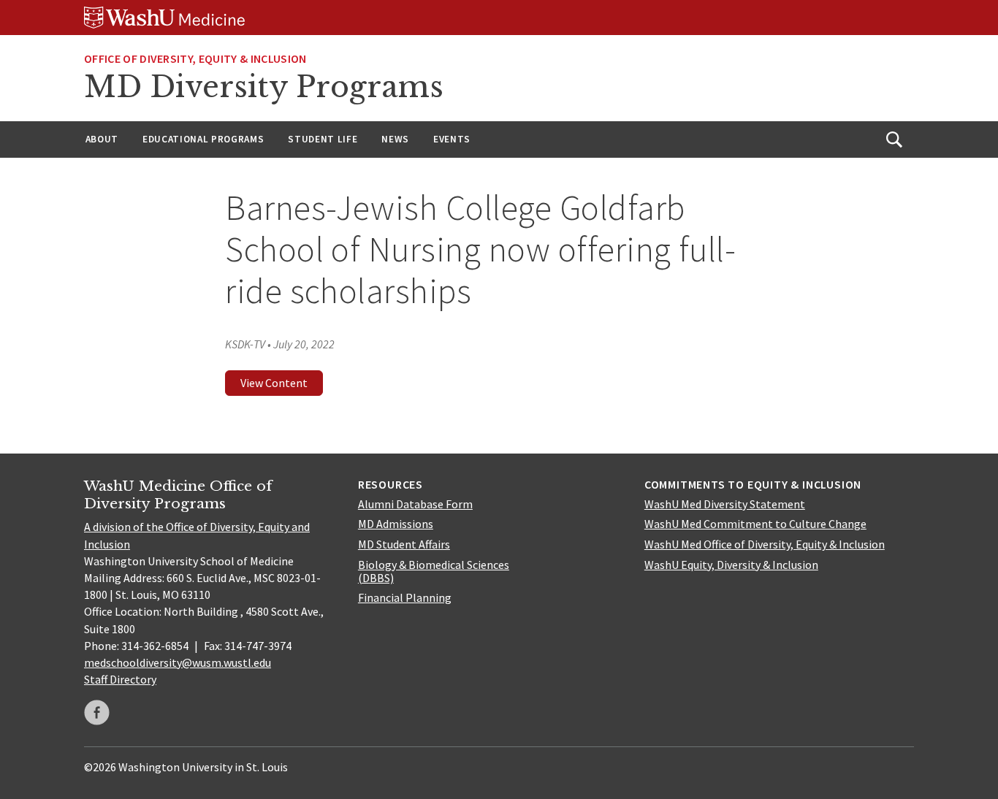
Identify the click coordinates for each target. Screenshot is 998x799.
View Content (274, 382)
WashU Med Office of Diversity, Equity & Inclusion (764, 544)
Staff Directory (120, 679)
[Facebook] (97, 712)
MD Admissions (395, 523)
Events (452, 139)
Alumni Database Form (415, 504)
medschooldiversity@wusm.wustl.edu (177, 662)
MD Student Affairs (404, 544)
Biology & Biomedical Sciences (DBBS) (433, 571)
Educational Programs (203, 139)
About (101, 139)
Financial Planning (405, 597)
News (395, 139)
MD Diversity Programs (263, 87)
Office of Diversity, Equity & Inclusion (195, 58)
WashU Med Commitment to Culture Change (755, 523)
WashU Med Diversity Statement (724, 504)
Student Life (322, 139)
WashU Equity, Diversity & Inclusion (731, 564)
